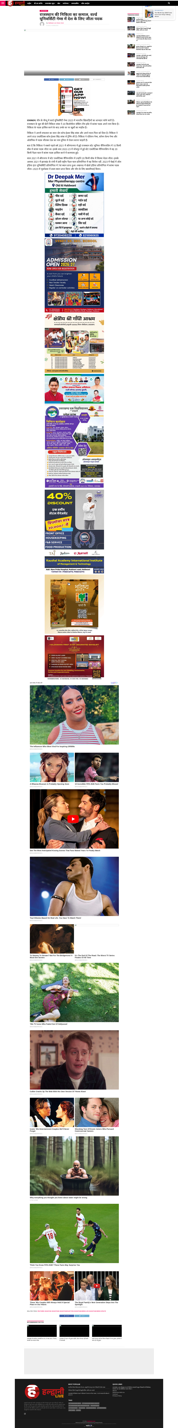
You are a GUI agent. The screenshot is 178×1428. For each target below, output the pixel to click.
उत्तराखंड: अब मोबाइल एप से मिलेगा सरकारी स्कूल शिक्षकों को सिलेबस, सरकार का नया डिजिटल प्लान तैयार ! (132, 1388)
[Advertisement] (89, 1361)
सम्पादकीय (75, 3)
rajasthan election (67, 1311)
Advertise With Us (119, 1392)
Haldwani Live (91, 1421)
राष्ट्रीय (29, 3)
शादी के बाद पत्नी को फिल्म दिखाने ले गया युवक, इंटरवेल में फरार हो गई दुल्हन (106, 1339)
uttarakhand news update (90, 1403)
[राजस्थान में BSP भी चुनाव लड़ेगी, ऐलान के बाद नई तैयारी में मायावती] (74, 1326)
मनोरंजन (66, 3)
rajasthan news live (81, 1311)
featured (41, 1311)
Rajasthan (55, 1311)
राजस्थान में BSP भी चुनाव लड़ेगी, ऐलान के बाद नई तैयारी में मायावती (74, 1339)
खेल (58, 3)
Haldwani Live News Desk (56, 23)
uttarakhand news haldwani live (79, 1405)
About (115, 1390)
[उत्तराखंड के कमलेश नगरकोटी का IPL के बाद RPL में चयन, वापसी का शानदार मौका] (42, 1326)
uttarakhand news (75, 1403)
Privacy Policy (117, 1396)
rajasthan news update (97, 1311)
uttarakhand (73, 1408)
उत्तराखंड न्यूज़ (50, 3)
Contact (115, 1394)
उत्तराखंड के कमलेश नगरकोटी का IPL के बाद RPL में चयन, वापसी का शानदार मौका (42, 1339)
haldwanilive (95, 1405)
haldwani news (91, 1408)
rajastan (48, 1311)
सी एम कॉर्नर (38, 3)
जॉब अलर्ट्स (85, 3)
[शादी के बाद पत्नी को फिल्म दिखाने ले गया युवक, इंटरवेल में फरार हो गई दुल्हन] (107, 1326)
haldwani (82, 1408)
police (78, 1410)
